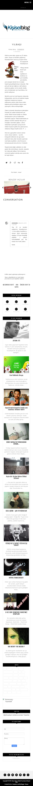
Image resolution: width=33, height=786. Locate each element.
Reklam (24, 683)
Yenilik (14, 692)
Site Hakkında (15, 686)
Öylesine (6, 683)
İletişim (16, 675)
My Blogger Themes (23, 784)
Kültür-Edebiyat (8, 681)
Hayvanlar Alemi (8, 675)
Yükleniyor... (16, 758)
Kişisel (20, 678)
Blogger (21, 669)
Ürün (5, 692)
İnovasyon (21, 675)
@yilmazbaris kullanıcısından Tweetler (16, 715)
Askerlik (9, 669)
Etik (20, 672)
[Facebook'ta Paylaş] (22, 162)
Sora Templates (13, 784)
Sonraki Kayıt (9, 285)
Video (9, 692)
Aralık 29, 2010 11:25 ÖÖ (19, 223)
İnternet (6, 678)
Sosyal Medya (7, 689)
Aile (5, 669)
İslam (10, 678)
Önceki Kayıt (24, 285)
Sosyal (19, 172)
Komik (25, 678)
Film (23, 672)
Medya (15, 681)
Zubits (18, 692)
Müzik (23, 681)
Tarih (17, 689)
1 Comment (16, 51)
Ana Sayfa (16, 286)
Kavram (16, 678)
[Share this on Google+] (10, 162)
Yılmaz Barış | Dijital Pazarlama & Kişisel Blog (20, 781)
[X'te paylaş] (6, 162)
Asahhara (15, 223)
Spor (13, 689)
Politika (19, 683)
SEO (9, 686)
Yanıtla (13, 244)
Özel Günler (14, 172)
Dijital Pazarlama (8, 672)
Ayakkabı (15, 669)
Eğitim (15, 672)
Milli (19, 681)
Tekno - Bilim (24, 689)
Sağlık (5, 686)
